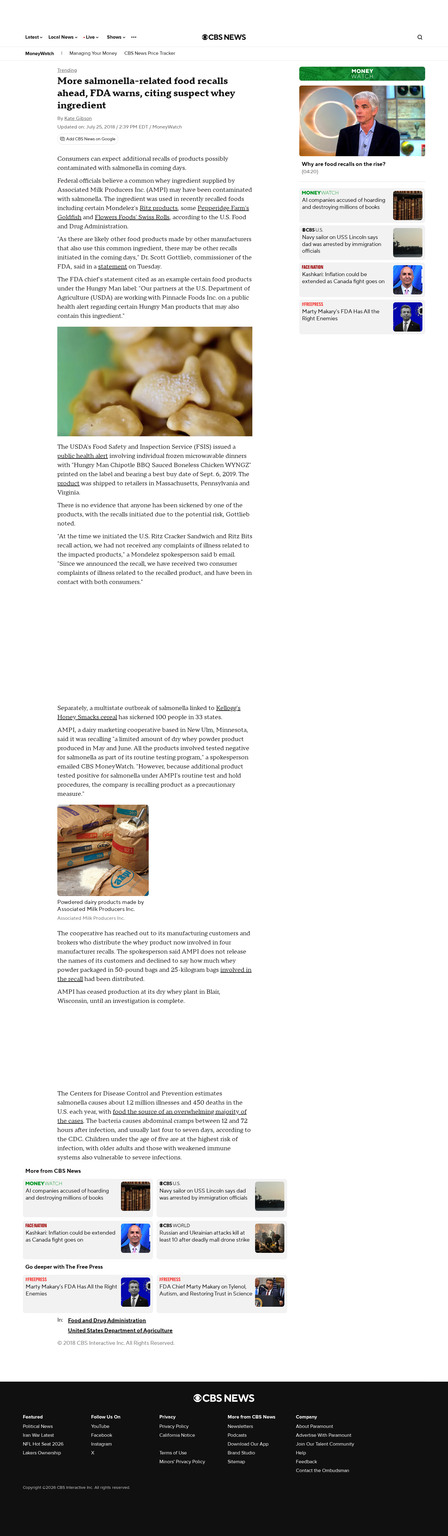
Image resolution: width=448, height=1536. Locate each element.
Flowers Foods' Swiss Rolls (132, 217)
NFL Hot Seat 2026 (43, 1444)
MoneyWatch (39, 54)
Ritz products (159, 208)
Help (301, 1452)
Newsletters (240, 1426)
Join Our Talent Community (325, 1444)
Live (91, 37)
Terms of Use (173, 1452)
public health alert (82, 456)
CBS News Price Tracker (149, 53)
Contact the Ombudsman (322, 1470)
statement (112, 267)
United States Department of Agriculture (120, 1330)
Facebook (101, 1435)
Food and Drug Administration (107, 1320)
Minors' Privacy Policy (182, 1461)
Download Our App (248, 1444)
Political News (38, 1426)
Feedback (306, 1461)
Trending (67, 70)
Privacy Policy (174, 1426)
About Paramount (314, 1426)
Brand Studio (241, 1452)
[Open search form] (420, 37)
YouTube (100, 1426)
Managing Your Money (93, 53)
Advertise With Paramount (323, 1435)
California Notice (177, 1435)
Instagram (101, 1444)
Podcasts (237, 1435)
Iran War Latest (38, 1435)
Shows (115, 37)
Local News (61, 37)
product (68, 483)
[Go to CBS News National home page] (224, 37)
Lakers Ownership (42, 1452)
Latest (32, 37)
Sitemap (236, 1461)
